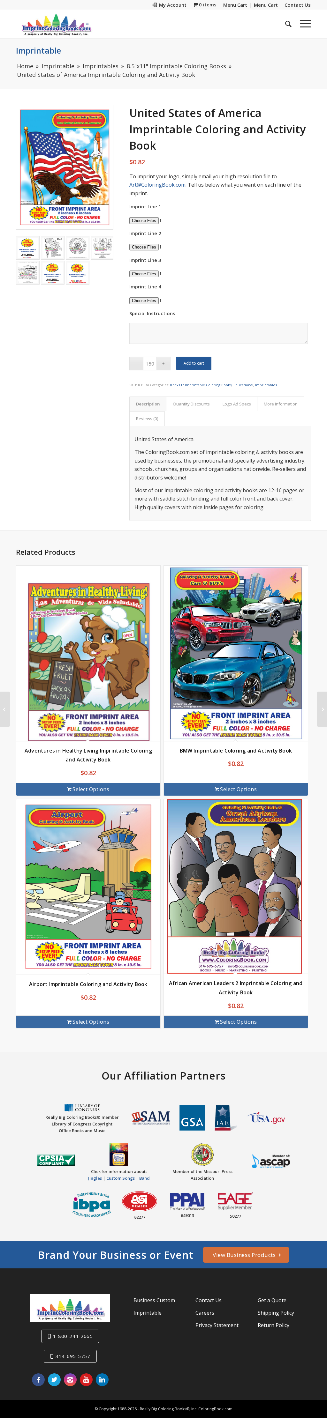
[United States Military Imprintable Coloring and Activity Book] (322, 709)
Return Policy (273, 1325)
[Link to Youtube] (86, 1379)
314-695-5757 (73, 1356)
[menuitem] (169, 5)
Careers (204, 1312)
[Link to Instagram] (70, 1379)
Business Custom (154, 1300)
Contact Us (208, 1300)
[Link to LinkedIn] (102, 1379)
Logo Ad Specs (237, 404)
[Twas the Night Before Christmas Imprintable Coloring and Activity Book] (5, 709)
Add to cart (194, 363)
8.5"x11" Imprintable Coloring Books (201, 384)
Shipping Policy (276, 1312)
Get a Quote (272, 1300)
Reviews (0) (147, 418)
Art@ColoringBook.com (157, 184)
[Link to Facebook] (38, 1379)
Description (148, 404)
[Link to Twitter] (54, 1379)
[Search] (288, 23)
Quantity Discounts (191, 404)
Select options (90, 789)
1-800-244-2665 (73, 1336)
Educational (243, 384)
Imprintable (38, 50)
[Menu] (303, 23)
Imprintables (266, 384)
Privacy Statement (217, 1325)
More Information (281, 404)
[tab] (147, 404)
